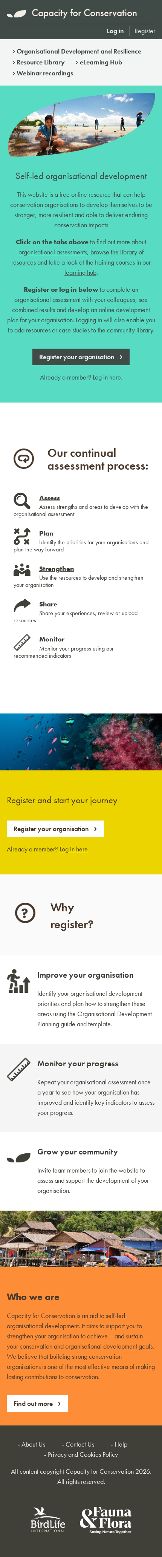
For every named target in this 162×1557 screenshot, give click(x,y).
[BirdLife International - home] (48, 1521)
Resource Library (41, 62)
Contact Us (80, 1444)
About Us (33, 1444)
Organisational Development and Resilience (79, 51)
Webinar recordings (45, 73)
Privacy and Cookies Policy (83, 1454)
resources (23, 262)
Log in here (107, 377)
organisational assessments (52, 252)
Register (144, 30)
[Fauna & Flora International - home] (105, 1521)
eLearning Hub (101, 62)
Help (121, 1444)
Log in (115, 30)
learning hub (80, 272)
